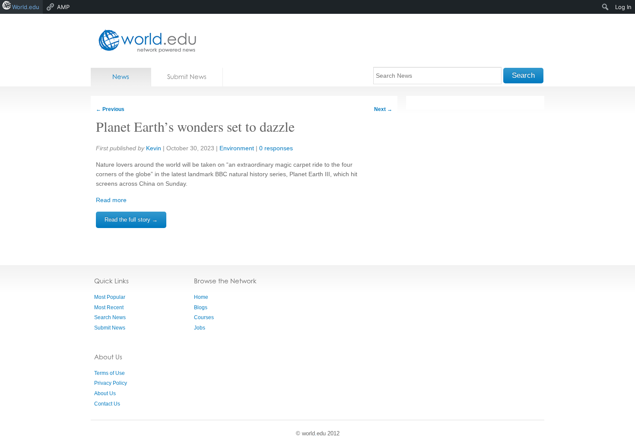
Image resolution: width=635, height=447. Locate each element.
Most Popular (109, 297)
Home (201, 297)
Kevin (153, 148)
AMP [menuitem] (63, 6)
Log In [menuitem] (623, 6)
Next (383, 109)
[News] (144, 41)
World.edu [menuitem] (25, 6)
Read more (111, 200)
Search (523, 75)
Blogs (200, 307)
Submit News (186, 77)
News (120, 77)
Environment (236, 148)
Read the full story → (131, 219)
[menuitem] (605, 7)
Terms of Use (109, 373)
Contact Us (107, 404)
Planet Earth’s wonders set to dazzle (195, 126)
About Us (105, 393)
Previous (110, 109)
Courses (204, 317)
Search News (110, 317)
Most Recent (109, 307)
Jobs (199, 328)
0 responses (276, 148)
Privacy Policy (110, 383)
